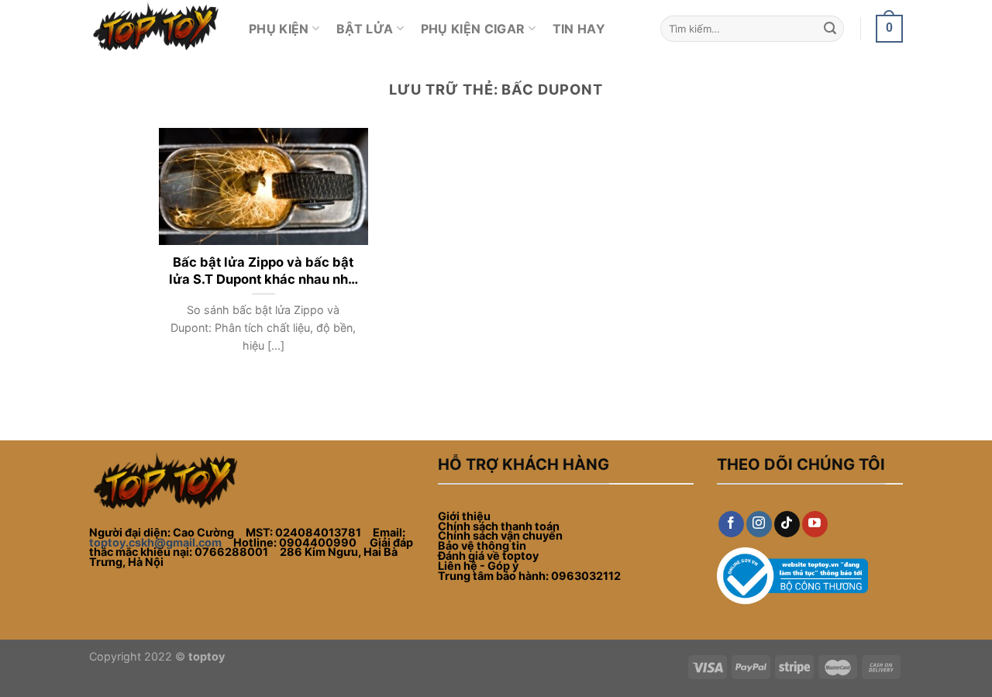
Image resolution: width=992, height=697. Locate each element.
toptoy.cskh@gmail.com (155, 542)
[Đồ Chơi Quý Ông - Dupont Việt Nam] (157, 29)
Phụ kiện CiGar (473, 28)
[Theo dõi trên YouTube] (815, 524)
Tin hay (579, 28)
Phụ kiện (279, 28)
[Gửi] (830, 29)
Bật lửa (364, 28)
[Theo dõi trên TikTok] (787, 524)
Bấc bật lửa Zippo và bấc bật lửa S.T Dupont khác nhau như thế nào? (263, 271)
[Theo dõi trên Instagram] (759, 524)
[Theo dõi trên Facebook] (731, 524)
